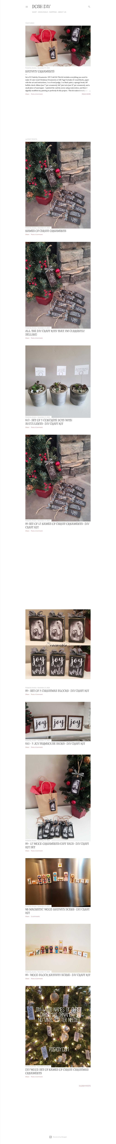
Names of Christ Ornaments (45, 231)
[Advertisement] (58, 117)
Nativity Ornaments (39, 71)
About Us (62, 12)
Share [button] (27, 94)
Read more (86, 94)
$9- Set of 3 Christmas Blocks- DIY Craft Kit (57, 690)
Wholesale (43, 12)
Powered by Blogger (60, 1137)
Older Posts (85, 1086)
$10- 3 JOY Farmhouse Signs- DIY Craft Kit (55, 743)
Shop (34, 12)
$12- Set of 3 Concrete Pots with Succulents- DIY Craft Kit (48, 422)
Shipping (53, 12)
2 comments (35, 916)
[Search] (89, 6)
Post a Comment (37, 94)
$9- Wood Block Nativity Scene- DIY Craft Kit (57, 975)
